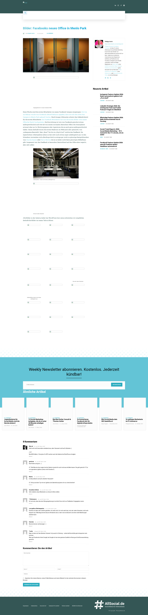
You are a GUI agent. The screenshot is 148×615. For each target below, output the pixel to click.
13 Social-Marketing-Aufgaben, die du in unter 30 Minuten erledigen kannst (37, 422)
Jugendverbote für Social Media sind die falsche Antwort (11, 421)
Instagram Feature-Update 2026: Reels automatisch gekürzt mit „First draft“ (111, 96)
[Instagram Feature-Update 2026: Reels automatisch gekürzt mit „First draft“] (96, 95)
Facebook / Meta (104, 148)
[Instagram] (118, 5)
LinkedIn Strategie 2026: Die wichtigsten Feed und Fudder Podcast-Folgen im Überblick (110, 108)
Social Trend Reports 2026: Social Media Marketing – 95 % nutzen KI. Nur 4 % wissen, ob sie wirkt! (111, 132)
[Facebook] (121, 5)
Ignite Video (115, 64)
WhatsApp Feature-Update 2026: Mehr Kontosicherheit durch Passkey (111, 119)
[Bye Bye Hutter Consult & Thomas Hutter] (62, 406)
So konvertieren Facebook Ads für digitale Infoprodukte (84, 421)
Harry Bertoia (46, 140)
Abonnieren (117, 384)
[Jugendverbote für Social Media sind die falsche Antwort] (13, 406)
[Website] (110, 77)
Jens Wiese (7, 425)
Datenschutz (108, 73)
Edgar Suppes (104, 423)
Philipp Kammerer (130, 423)
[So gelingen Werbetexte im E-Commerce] (135, 406)
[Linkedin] (115, 5)
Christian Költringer (81, 425)
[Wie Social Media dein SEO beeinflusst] (110, 406)
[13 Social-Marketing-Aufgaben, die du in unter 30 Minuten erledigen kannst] (37, 406)
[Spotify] (124, 5)
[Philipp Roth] (24, 33)
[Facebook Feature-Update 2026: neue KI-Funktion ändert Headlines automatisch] (96, 144)
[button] (25, 13)
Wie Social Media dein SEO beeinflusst (109, 420)
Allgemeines (50, 33)
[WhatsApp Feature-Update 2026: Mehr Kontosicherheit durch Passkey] (96, 119)
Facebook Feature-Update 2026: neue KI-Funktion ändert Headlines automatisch (111, 144)
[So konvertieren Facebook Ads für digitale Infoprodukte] (86, 406)
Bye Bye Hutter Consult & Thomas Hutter (62, 420)
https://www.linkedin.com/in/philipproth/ (114, 44)
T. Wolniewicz (33, 499)
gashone (31, 461)
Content (102, 100)
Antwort (30, 456)
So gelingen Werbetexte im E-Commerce (134, 420)
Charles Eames (31, 140)
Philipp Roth (31, 33)
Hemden (31, 522)
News (101, 137)
